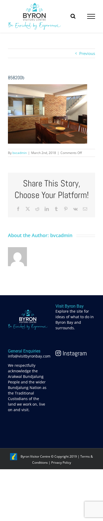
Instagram (74, 353)
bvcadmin (19, 153)
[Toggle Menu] (91, 16)
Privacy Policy (61, 462)
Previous (87, 53)
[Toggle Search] (73, 16)
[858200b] (47, 87)
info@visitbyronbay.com (29, 356)
